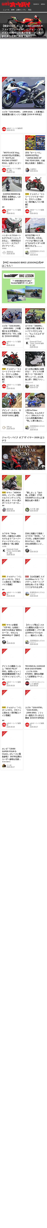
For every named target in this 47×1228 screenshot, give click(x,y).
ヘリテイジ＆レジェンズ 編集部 (37, 690)
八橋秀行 (33, 136)
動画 (27, 906)
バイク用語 (24, 922)
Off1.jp (9, 393)
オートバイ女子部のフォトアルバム (19, 1121)
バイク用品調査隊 (11, 1103)
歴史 (34, 906)
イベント (21, 912)
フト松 (9, 845)
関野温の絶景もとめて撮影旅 (16, 1115)
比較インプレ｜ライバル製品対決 (18, 1133)
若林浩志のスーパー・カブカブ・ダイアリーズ (23, 1077)
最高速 (33, 917)
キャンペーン (34, 912)
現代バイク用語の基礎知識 (15, 1127)
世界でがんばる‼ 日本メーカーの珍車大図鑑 (23, 1070)
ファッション (9, 922)
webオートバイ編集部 (15, 95)
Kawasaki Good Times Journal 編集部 (37, 310)
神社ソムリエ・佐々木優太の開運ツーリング (23, 1109)
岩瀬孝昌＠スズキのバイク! (37, 608)
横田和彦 (10, 475)
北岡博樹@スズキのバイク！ (37, 218)
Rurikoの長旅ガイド (12, 1091)
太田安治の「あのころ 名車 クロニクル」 (21, 1085)
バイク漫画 (8, 912)
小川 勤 (32, 475)
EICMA (18, 906)
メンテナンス (21, 917)
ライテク (7, 917)
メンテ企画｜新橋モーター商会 (17, 1097)
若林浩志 (10, 218)
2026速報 (7, 906)
